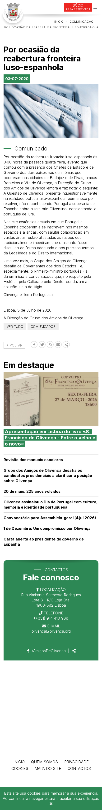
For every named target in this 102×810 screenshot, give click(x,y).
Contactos (79, 768)
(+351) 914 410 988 (51, 618)
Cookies (19, 768)
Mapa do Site (48, 768)
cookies (34, 793)
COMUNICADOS (43, 327)
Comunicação (81, 21)
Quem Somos (44, 761)
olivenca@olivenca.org (51, 631)
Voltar (15, 345)
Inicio (19, 761)
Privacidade (76, 761)
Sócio (78, 7)
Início (59, 21)
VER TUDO (15, 327)
